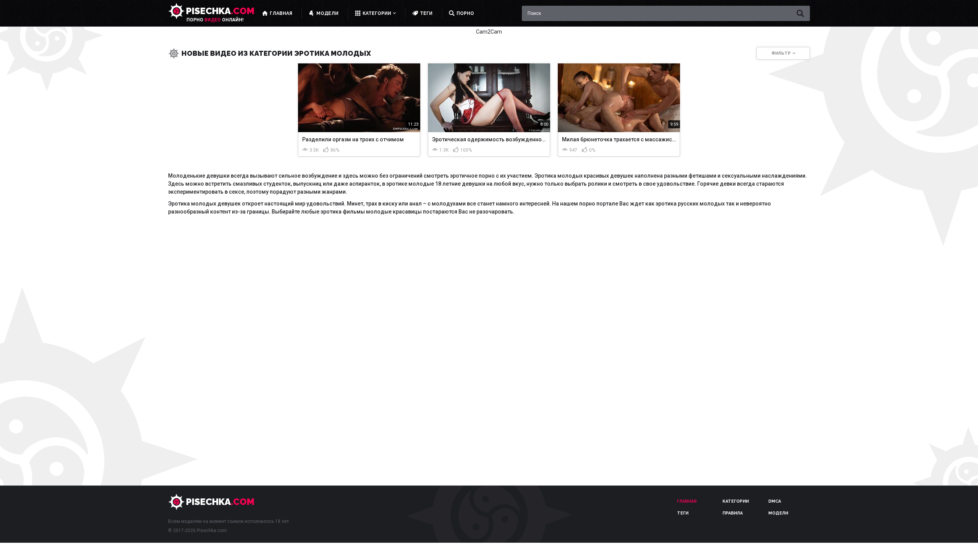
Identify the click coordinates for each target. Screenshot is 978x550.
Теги (682, 513)
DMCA (774, 501)
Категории (735, 501)
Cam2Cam (489, 32)
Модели (778, 513)
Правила (732, 513)
